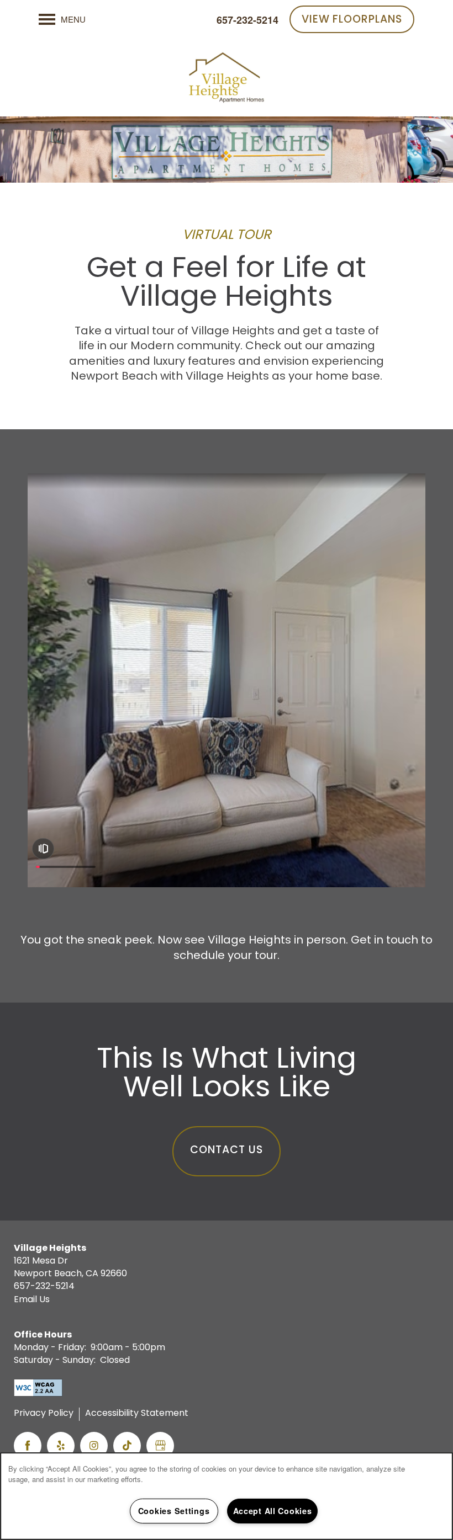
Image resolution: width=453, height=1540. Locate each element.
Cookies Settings (174, 1510)
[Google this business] (160, 1445)
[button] (351, 19)
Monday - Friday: (50, 1348)
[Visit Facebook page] (27, 1445)
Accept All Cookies (272, 1510)
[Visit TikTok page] (127, 1445)
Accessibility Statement (136, 1414)
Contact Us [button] (226, 1150)
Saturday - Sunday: (55, 1361)
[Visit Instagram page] (94, 1445)
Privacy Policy (43, 1414)
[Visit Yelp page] (61, 1445)
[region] (226, 1496)
